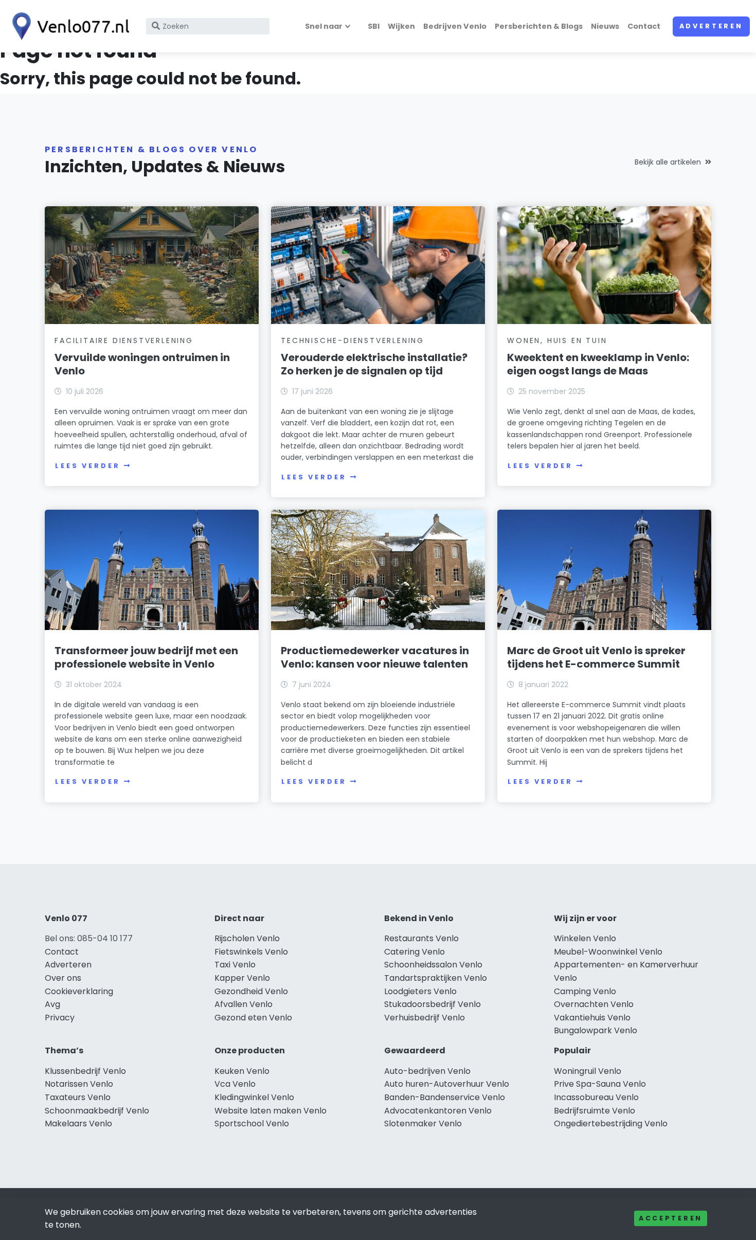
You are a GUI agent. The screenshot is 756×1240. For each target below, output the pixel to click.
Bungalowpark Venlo (595, 1030)
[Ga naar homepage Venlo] (68, 26)
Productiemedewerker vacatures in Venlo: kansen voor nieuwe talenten (375, 657)
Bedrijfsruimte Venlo (594, 1111)
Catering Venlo (414, 952)
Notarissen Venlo (79, 1084)
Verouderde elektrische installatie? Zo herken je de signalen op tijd (374, 364)
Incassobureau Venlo (596, 1097)
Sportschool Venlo (251, 1123)
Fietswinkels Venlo (251, 952)
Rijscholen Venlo (247, 938)
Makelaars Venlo (78, 1123)
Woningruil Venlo (587, 1071)
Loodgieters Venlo (420, 991)
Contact (643, 26)
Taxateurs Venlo (78, 1097)
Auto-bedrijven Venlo (427, 1071)
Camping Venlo (585, 991)
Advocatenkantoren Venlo (438, 1111)
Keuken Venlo (241, 1071)
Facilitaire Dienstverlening (124, 340)
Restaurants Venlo (421, 938)
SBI (374, 26)
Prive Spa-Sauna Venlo (600, 1084)
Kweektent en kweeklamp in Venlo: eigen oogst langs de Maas (598, 364)
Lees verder (87, 465)
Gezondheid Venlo (251, 991)
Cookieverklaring (79, 991)
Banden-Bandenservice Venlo (444, 1097)
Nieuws (605, 26)
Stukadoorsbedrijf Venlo (432, 1004)
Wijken (401, 26)
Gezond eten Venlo (253, 1017)
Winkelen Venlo (585, 938)
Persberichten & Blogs (539, 26)
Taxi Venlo (235, 965)
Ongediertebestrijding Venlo (611, 1123)
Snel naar (324, 26)
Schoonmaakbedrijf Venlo (97, 1111)
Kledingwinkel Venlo (254, 1097)
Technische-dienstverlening (352, 340)
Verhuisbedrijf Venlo (424, 1017)
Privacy (60, 1017)
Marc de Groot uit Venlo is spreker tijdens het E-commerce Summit (596, 657)
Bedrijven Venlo (455, 26)
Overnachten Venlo (594, 1004)
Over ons (63, 978)
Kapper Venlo (242, 978)
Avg (52, 1004)
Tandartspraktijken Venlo (435, 978)
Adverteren (711, 26)
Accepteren (671, 1218)
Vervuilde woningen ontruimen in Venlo (142, 364)
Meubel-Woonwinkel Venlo (608, 952)
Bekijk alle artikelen (668, 162)
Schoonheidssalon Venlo (433, 965)
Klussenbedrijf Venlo (85, 1071)
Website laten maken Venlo (270, 1111)
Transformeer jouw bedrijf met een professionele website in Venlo (146, 657)
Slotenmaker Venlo (423, 1123)
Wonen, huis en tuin (557, 340)
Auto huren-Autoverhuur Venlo (446, 1084)
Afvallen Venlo (243, 1004)
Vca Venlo (235, 1084)
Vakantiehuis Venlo (592, 1017)
